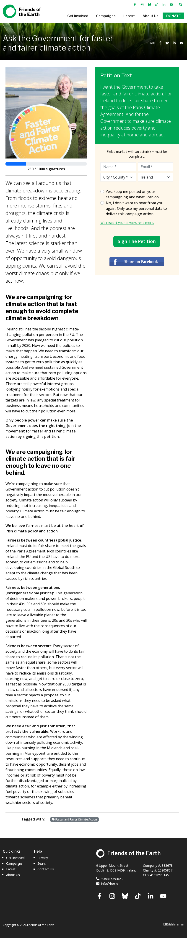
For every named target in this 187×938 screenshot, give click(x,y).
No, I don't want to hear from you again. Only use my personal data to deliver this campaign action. (136, 208)
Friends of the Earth (18, 9)
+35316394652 (112, 879)
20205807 (165, 870)
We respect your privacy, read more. (127, 222)
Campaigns (14, 863)
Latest (11, 869)
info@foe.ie (109, 883)
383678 (167, 865)
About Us (13, 875)
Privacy (42, 858)
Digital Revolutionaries (174, 924)
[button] (78, 16)
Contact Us (45, 869)
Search (42, 863)
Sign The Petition (137, 241)
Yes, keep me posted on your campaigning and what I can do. (132, 194)
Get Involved (15, 858)
